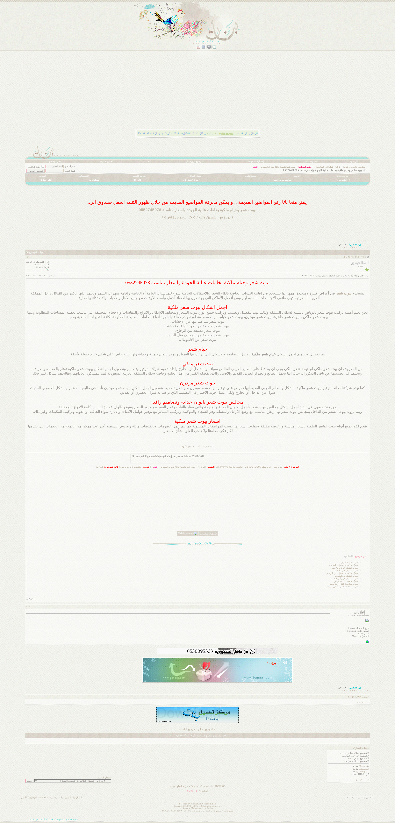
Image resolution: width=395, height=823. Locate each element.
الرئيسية (354, 161)
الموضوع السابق (205, 729)
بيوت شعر (343, 293)
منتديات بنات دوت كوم (354, 167)
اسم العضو (70, 166)
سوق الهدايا (195, 176)
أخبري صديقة (106, 161)
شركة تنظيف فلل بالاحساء (345, 570)
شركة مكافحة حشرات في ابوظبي (342, 573)
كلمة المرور (70, 171)
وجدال (360, 702)
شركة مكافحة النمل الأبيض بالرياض (342, 587)
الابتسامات (364, 769)
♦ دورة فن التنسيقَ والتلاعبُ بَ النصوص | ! (274, 167)
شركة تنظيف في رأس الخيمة (344, 578)
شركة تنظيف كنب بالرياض (346, 581)
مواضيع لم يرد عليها (194, 161)
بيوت (366, 702)
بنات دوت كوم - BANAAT (51, 797)
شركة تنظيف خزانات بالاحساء (344, 568)
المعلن (68, 797)
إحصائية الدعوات (256, 161)
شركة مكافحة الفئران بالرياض (344, 584)
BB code (363, 766)
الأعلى (24, 797)
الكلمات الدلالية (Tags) (358, 697)
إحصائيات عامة (311, 161)
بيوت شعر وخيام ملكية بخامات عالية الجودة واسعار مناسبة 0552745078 (249, 467)
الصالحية (99, 467)
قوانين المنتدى (362, 780)
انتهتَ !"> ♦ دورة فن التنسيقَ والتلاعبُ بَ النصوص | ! (179, 467)
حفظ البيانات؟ (34, 167)
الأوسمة (297, 176)
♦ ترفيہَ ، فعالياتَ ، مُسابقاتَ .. (328, 167)
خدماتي (145, 161)
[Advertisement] (246, 96)
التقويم (42, 176)
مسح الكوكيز (250, 176)
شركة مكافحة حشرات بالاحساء (343, 565)
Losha (210, 808)
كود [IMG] (364, 772)
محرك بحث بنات (53, 161)
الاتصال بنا (77, 797)
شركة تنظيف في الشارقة (346, 576)
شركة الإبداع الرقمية (179, 786)
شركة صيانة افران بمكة (347, 562)
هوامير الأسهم (139, 176)
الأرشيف (33, 797)
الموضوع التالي (189, 729)
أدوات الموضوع (36, 252)
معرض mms (343, 176)
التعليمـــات (84, 176)
